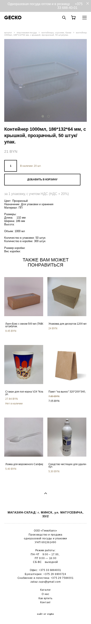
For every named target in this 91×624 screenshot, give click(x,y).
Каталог (45, 589)
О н (44, 594)
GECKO (13, 17)
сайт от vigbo (45, 614)
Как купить (45, 598)
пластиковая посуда (27, 32)
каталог (8, 32)
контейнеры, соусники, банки (56, 32)
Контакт (45, 602)
